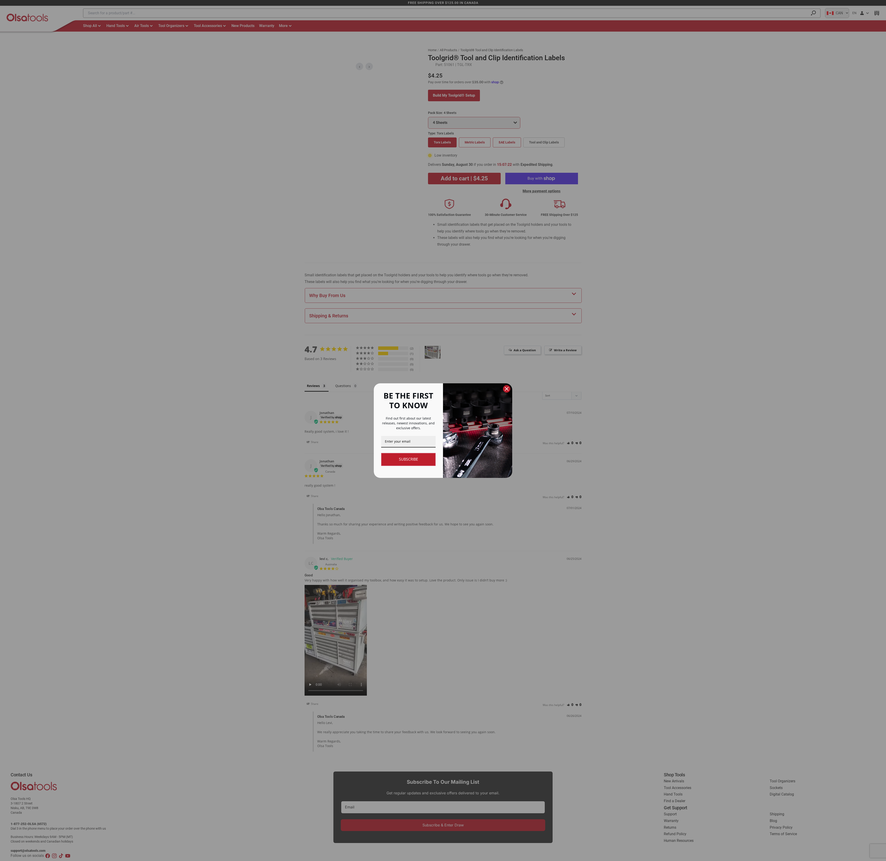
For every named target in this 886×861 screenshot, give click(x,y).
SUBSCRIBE (408, 459)
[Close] (506, 388)
